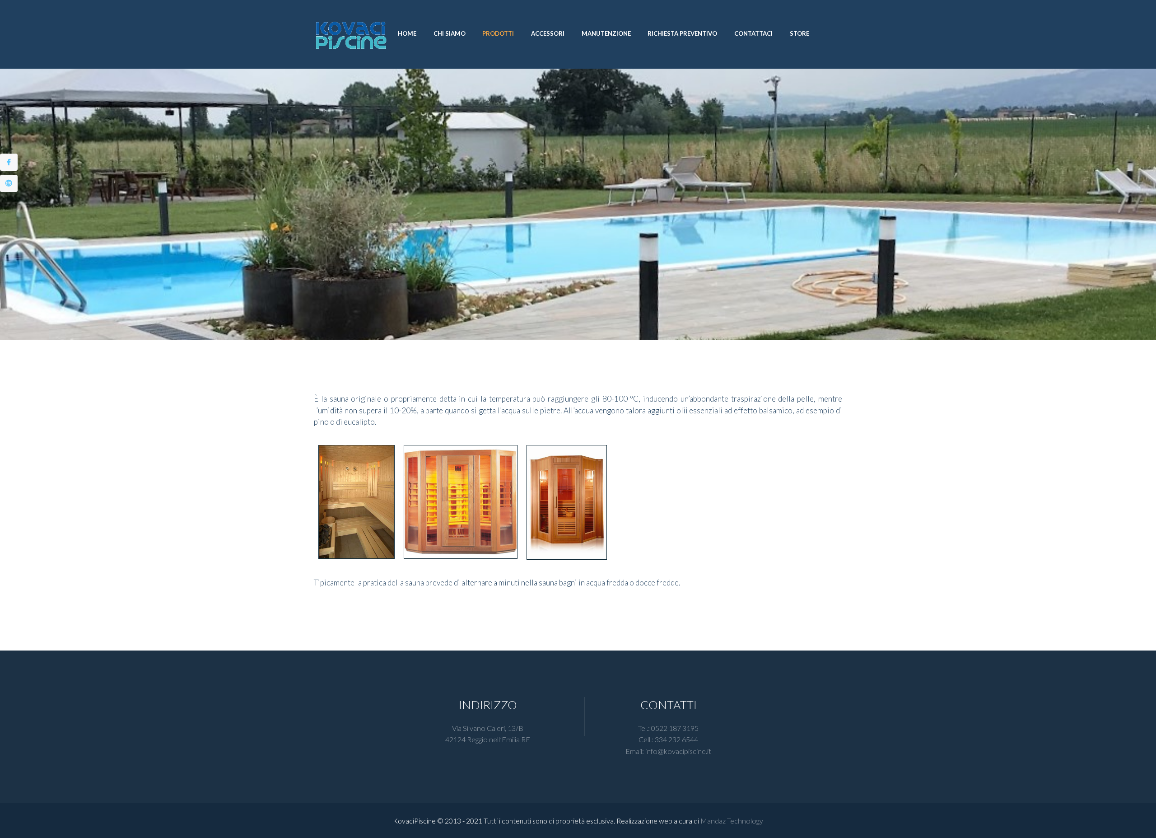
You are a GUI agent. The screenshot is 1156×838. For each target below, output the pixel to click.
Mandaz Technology (731, 820)
